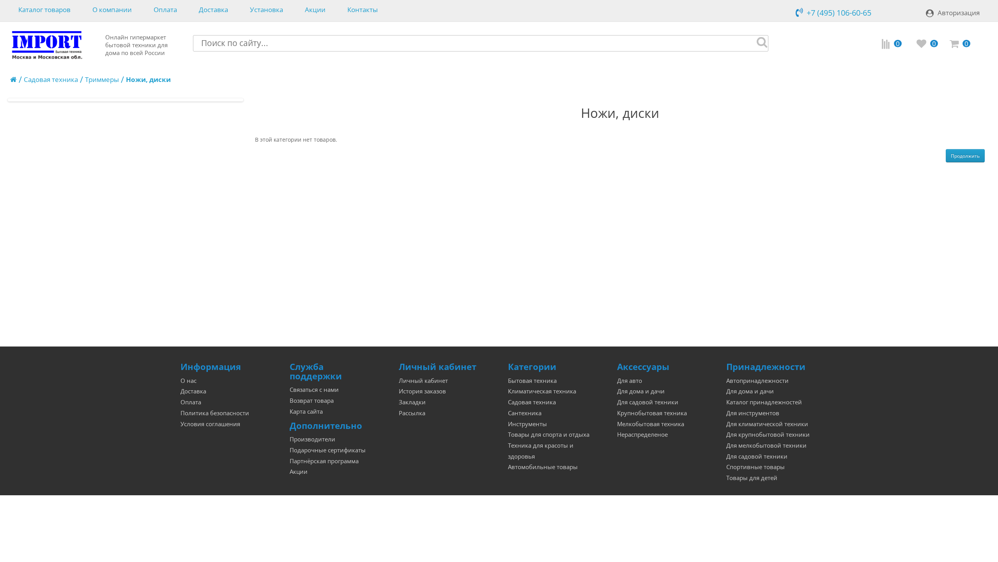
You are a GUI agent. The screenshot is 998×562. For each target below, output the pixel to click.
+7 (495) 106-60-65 (839, 12)
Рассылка (412, 413)
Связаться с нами (314, 390)
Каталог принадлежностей (764, 402)
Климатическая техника (542, 391)
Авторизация (959, 12)
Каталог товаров (44, 10)
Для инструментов (752, 413)
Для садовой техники (647, 402)
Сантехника (524, 413)
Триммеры (102, 79)
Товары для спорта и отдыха (548, 434)
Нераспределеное (642, 434)
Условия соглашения (210, 424)
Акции (315, 10)
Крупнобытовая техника (652, 413)
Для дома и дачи (641, 391)
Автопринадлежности (757, 381)
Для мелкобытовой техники (766, 445)
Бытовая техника (532, 381)
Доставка (213, 10)
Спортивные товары (755, 467)
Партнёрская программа (324, 461)
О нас (188, 381)
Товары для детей (751, 478)
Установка (266, 10)
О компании (112, 10)
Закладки (412, 402)
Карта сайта (306, 411)
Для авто (629, 381)
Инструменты (527, 424)
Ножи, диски (148, 79)
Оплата (165, 10)
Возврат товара (312, 401)
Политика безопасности (214, 413)
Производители (312, 439)
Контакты (362, 10)
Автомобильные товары (543, 467)
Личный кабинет (423, 381)
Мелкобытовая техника (650, 424)
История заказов (422, 391)
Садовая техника (51, 79)
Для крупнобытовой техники (768, 434)
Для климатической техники (767, 424)
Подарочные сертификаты (328, 450)
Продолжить (965, 156)
